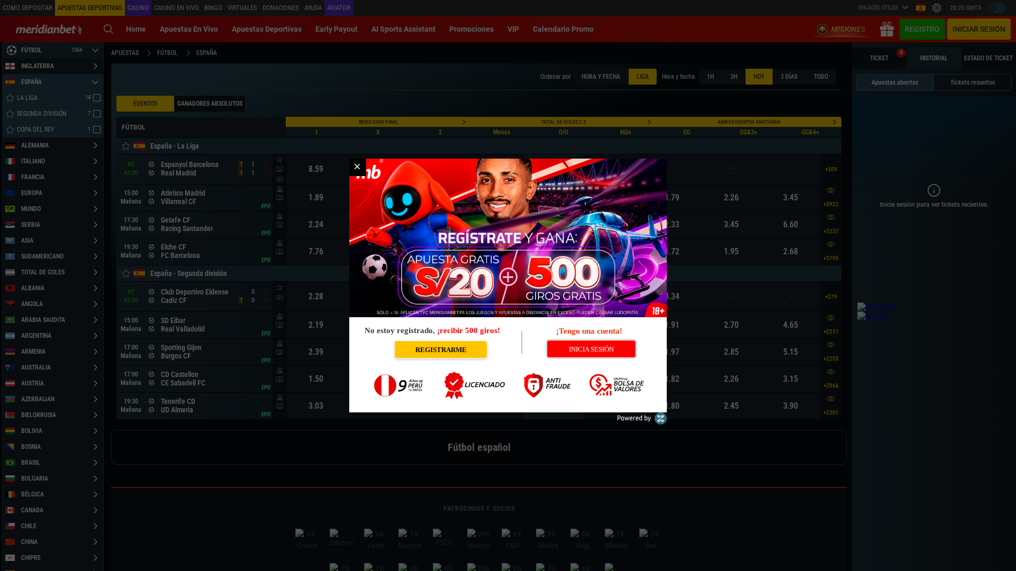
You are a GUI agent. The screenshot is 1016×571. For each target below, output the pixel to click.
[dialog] (508, 285)
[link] (357, 167)
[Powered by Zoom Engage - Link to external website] (642, 422)
